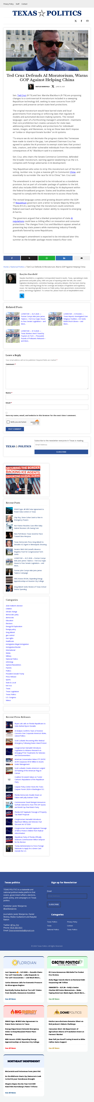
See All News (10, 999)
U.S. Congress (11, 697)
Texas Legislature (12, 691)
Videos (8, 700)
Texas (8, 688)
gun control (10, 635)
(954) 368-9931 (16, 928)
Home (6, 267)
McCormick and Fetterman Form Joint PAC (23, 1071)
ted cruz (9, 685)
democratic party (12, 614)
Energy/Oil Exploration (14, 626)
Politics (8, 671)
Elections (9, 623)
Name (9, 393)
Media (8, 653)
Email (9, 403)
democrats (10, 617)
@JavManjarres (10, 908)
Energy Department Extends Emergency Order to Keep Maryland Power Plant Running (22, 1031)
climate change (11, 612)
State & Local (11, 683)
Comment (11, 364)
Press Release (11, 677)
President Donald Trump (15, 674)
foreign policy (11, 629)
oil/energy (9, 662)
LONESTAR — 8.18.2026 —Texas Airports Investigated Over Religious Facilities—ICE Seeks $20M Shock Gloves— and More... (76, 319)
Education (9, 620)
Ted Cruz (21, 95)
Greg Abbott (10, 632)
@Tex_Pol (15, 925)
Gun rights (9, 638)
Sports (8, 680)
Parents (9, 668)
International (10, 650)
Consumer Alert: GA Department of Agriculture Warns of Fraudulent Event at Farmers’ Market (66, 1031)
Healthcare (10, 641)
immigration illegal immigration (17, 644)
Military (8, 656)
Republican (21, 202)
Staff (17, 4)
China (72, 172)
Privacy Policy (8, 4)
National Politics (17, 267)
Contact (24, 4)
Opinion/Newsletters (13, 665)
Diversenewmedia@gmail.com (21, 930)
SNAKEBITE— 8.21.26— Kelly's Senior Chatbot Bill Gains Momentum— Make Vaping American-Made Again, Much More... (67, 990)
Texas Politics (11, 694)
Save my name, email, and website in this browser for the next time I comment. (41, 415)
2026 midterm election (14, 606)
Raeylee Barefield (43, 87)
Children (9, 609)
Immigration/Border (13, 647)
